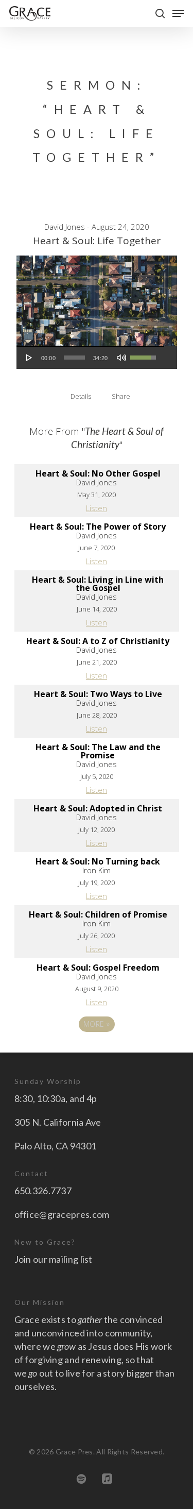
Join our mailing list (53, 1259)
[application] (90, 357)
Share (121, 396)
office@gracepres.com (62, 1214)
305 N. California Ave (57, 1122)
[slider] (74, 357)
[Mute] (121, 357)
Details (81, 396)
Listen (96, 508)
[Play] (29, 357)
